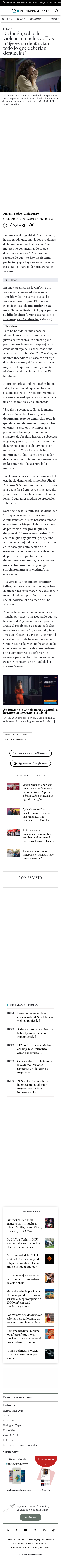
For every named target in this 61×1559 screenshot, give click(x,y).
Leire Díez (8, 1440)
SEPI (6, 1415)
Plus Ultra (8, 1420)
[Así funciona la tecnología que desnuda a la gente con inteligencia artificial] (30, 690)
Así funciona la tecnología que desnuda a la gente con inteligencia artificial (30, 711)
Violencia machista (15, 740)
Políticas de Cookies (20, 1547)
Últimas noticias (24, 2)
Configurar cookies (41, 1547)
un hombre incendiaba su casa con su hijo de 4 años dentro (30, 358)
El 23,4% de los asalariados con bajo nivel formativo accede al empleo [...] (34, 1048)
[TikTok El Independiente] (53, 1530)
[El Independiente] (30, 11)
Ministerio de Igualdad (17, 735)
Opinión (7, 18)
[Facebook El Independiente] (16, 1530)
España (20, 18)
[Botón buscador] (56, 11)
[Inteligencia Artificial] (17, 1483)
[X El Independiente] (8, 1530)
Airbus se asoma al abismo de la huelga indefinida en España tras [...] (35, 1033)
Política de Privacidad (15, 1539)
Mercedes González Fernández (20, 1445)
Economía (35, 18)
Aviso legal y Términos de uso (42, 1539)
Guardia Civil (10, 1435)
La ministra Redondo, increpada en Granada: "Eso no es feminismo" (38, 855)
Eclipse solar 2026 (13, 1410)
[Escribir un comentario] (31, 225)
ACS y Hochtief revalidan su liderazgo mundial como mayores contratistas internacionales (34, 1086)
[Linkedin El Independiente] (44, 1530)
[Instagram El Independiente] (35, 1530)
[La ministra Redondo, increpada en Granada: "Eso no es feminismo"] (13, 854)
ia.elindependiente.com (19, 1490)
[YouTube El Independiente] (25, 1530)
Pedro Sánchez (11, 1430)
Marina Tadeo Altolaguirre (21, 213)
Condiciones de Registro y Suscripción (30, 1543)
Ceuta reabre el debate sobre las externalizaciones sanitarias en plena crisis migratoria (35, 1066)
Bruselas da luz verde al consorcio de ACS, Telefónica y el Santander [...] (35, 1016)
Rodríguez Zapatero (14, 1425)
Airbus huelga (39, 2)
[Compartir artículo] (5, 225)
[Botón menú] (4, 11)
